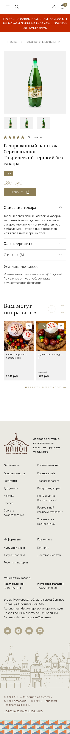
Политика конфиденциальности (23, 711)
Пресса (8, 503)
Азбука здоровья (14, 555)
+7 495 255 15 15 (13, 587)
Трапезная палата (48, 480)
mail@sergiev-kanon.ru (17, 577)
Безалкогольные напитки (43, 41)
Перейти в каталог (43, 387)
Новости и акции (14, 547)
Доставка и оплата (49, 555)
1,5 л (8, 173)
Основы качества (14, 473)
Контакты (43, 547)
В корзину (16, 192)
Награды (9, 495)
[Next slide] (62, 309)
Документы (11, 488)
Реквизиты (10, 480)
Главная (12, 41)
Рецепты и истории (16, 562)
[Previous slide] (51, 309)
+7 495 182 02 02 (47, 587)
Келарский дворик (49, 488)
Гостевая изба (46, 473)
